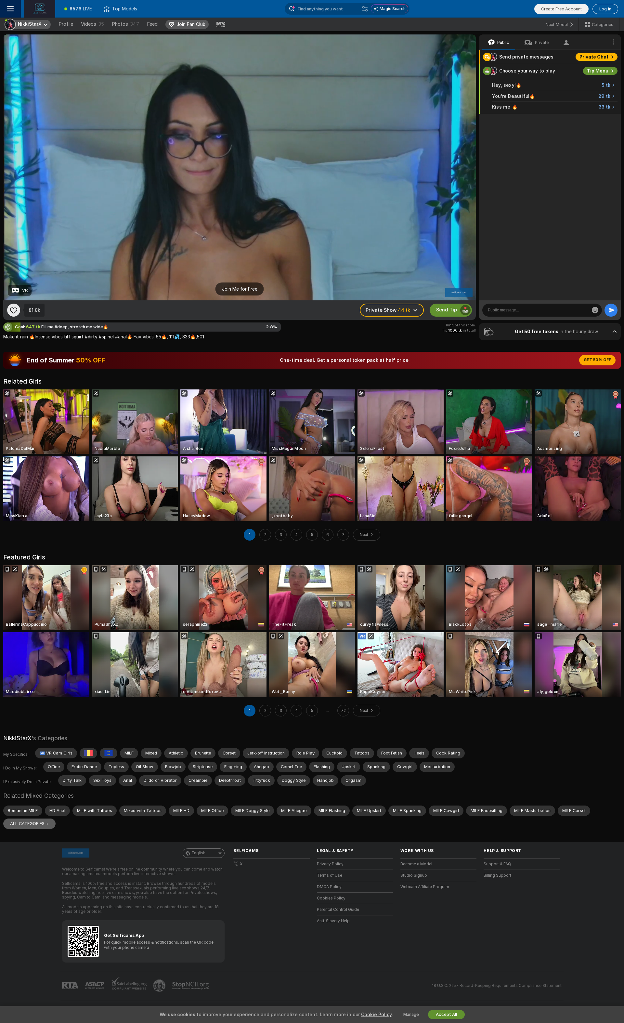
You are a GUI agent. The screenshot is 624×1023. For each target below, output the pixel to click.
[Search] (365, 8)
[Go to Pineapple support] (160, 985)
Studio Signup (413, 875)
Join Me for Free (239, 289)
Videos (92, 24)
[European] (108, 753)
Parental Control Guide (338, 909)
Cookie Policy (376, 1014)
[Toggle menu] (10, 9)
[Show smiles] (595, 310)
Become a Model (416, 864)
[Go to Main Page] (39, 9)
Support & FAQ (497, 864)
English (198, 853)
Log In (605, 9)
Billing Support (497, 875)
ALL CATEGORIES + (29, 823)
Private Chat (593, 56)
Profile (65, 24)
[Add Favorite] (13, 310)
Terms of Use (329, 875)
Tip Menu (597, 70)
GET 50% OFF (597, 360)
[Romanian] (88, 753)
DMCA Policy (329, 887)
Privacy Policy (330, 864)
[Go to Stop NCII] (191, 986)
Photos (125, 24)
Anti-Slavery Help (333, 921)
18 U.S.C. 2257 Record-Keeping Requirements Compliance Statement (497, 985)
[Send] (611, 310)
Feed (152, 24)
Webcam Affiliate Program (424, 887)
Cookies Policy (331, 898)
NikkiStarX (17, 738)
